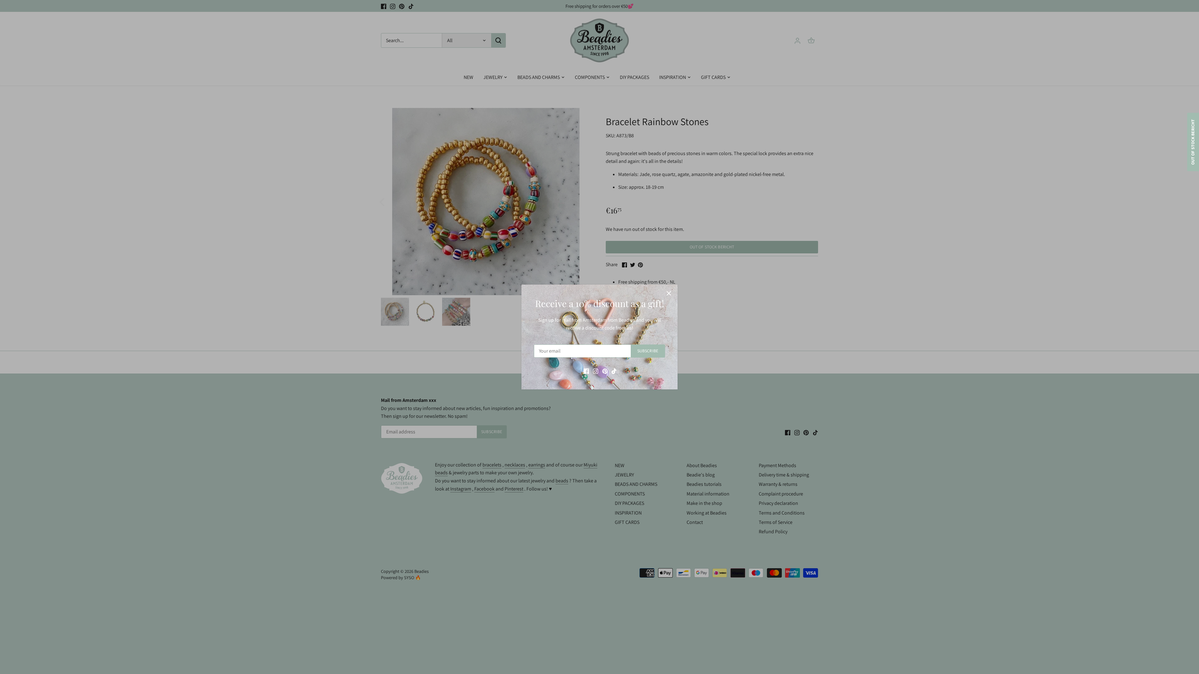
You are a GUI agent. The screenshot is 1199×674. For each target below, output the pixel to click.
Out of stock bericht (1193, 142)
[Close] (669, 293)
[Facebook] (586, 371)
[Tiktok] (614, 371)
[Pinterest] (605, 371)
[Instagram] (595, 371)
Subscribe (647, 351)
